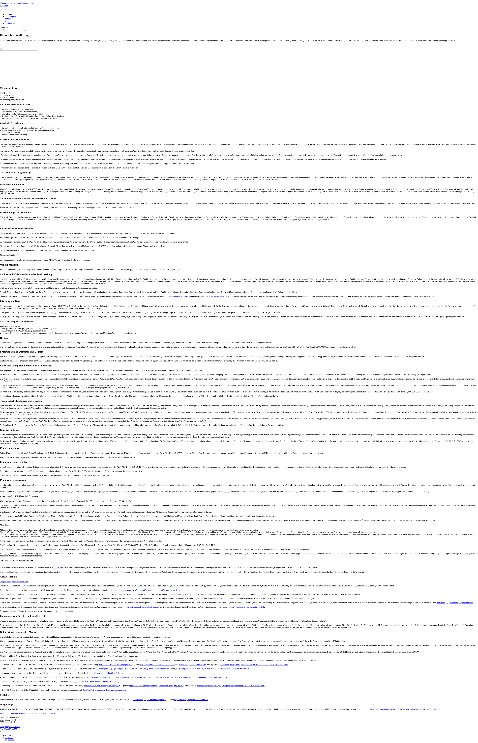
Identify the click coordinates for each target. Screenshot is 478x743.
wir (6, 21)
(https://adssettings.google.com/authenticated (246, 607)
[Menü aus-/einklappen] (1, 10)
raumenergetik (10, 16)
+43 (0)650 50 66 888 (8, 729)
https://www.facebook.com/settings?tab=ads (157, 664)
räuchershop (10, 23)
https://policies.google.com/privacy (112, 669)
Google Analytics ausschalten (14, 582)
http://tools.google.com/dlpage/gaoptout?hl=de (455, 603)
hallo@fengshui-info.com (10, 727)
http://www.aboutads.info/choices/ (177, 296)
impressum (9, 738)
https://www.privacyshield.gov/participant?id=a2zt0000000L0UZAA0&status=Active (231, 686)
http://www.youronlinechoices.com (192, 664)
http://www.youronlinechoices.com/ (220, 296)
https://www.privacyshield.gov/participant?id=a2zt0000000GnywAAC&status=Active (254, 664)
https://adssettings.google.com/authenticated (152, 669)
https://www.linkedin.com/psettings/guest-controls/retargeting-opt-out (156, 686)
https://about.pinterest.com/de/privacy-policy (102, 681)
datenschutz (9, 740)
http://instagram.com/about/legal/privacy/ (107, 673)
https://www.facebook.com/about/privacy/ (115, 664)
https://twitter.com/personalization (133, 677)
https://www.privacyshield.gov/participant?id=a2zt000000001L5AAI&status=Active (145, 590)
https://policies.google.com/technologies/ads (141, 607)
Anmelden (4, 5)
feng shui (8, 14)
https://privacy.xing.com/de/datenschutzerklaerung (106, 690)
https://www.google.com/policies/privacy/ (149, 700)
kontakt (8, 735)
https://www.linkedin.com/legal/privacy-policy (102, 686)
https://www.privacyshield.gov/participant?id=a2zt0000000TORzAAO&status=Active (194, 677)
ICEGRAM (58, 568)
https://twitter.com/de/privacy (100, 677)
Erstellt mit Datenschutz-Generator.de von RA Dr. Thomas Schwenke (27, 713)
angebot (8, 19)
